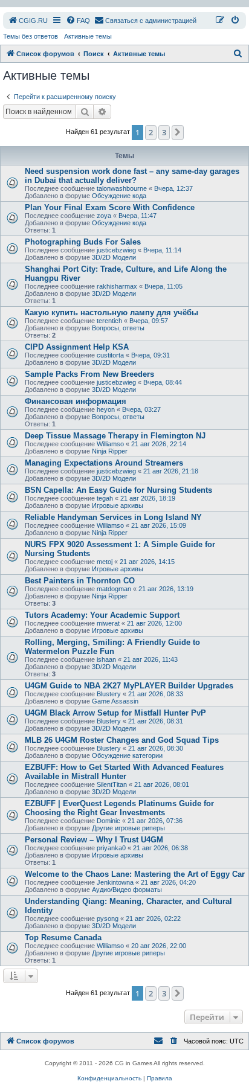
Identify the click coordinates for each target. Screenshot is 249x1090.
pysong (107, 918)
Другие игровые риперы (128, 828)
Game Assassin (115, 701)
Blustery (109, 693)
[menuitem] (28, 20)
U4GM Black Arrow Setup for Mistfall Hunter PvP (115, 712)
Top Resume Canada (63, 937)
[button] (178, 132)
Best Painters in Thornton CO (80, 580)
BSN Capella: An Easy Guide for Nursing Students (118, 490)
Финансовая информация (75, 401)
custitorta (110, 355)
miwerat (108, 623)
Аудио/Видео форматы (127, 889)
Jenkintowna (115, 882)
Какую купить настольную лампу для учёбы (111, 312)
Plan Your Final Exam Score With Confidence (110, 207)
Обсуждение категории (127, 755)
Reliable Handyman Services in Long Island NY (113, 517)
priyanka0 (111, 847)
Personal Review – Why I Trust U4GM (94, 839)
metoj (104, 561)
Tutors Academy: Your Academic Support (102, 615)
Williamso (110, 443)
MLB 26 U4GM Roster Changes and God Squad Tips (122, 740)
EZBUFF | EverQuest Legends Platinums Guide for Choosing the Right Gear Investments (119, 808)
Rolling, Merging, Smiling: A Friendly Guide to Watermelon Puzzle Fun (112, 647)
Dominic (108, 820)
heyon (106, 409)
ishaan (106, 659)
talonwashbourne (122, 188)
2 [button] (151, 132)
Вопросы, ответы (118, 328)
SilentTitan (112, 784)
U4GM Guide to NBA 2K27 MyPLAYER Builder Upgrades (129, 685)
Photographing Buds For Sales (83, 241)
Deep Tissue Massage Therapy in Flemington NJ (115, 435)
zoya (104, 215)
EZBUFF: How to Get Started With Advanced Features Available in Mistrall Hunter (124, 772)
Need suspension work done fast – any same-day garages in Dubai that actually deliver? (132, 176)
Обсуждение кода (119, 195)
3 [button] (164, 132)
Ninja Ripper (110, 451)
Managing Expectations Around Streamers (104, 462)
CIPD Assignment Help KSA (77, 346)
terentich (109, 320)
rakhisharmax (117, 286)
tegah (105, 498)
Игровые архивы (117, 505)
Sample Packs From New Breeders (89, 374)
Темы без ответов (30, 36)
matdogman (114, 588)
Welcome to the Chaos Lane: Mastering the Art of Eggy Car (135, 874)
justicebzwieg (116, 250)
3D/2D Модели (114, 257)
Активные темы (88, 36)
